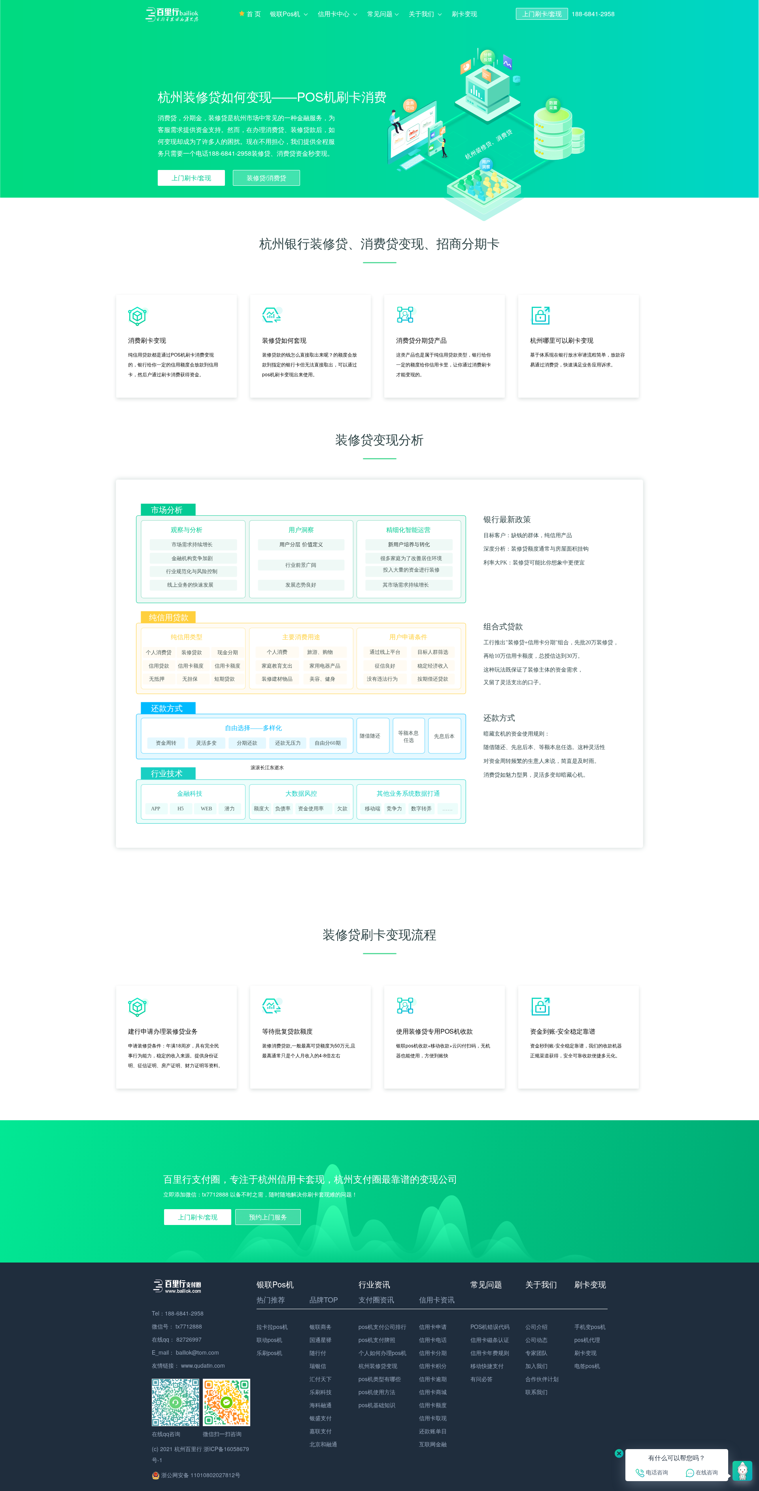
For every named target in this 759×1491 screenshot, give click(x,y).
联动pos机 (269, 1340)
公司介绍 (536, 1327)
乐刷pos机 (269, 1353)
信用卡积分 (433, 1366)
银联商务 (321, 1327)
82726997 (189, 1339)
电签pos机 (587, 1366)
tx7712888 (189, 1326)
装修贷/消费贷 (266, 177)
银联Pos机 (286, 13)
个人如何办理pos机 (382, 1353)
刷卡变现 (464, 13)
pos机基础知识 (377, 1405)
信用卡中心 (334, 13)
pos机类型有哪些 (380, 1379)
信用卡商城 (433, 1392)
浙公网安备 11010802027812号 (200, 1475)
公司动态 (536, 1340)
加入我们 (536, 1366)
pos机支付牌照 (377, 1340)
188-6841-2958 (593, 13)
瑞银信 (318, 1366)
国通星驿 (321, 1340)
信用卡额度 (433, 1405)
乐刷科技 (321, 1392)
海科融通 (321, 1405)
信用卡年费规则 (489, 1353)
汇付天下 (321, 1379)
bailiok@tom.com (197, 1352)
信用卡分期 (433, 1353)
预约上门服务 (268, 1216)
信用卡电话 (433, 1340)
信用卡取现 (433, 1418)
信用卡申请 (433, 1327)
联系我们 (536, 1392)
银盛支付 (321, 1418)
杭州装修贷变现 (378, 1366)
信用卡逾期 (433, 1379)
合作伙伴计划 (542, 1379)
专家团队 (536, 1353)
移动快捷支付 (487, 1366)
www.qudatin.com (203, 1365)
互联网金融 (433, 1444)
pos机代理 (587, 1340)
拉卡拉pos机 (272, 1327)
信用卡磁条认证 (489, 1340)
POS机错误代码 (490, 1327)
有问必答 (481, 1379)
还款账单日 (433, 1431)
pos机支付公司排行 (382, 1327)
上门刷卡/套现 (542, 13)
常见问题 (380, 13)
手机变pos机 (590, 1327)
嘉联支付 (321, 1431)
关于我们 (422, 13)
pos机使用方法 (377, 1392)
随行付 (318, 1353)
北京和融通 (323, 1444)
